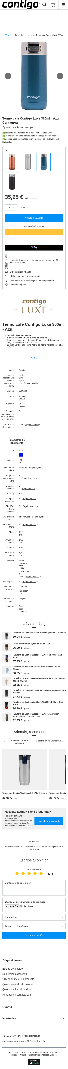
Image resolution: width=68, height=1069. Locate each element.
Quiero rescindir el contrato (17, 984)
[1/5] (17, 873)
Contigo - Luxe (22, 397)
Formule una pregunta (49, 821)
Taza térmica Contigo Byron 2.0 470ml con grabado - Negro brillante (39, 691)
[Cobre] (12, 162)
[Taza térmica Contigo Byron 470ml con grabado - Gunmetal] (6, 636)
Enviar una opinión (34, 935)
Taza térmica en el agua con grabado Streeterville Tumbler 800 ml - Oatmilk (39, 679)
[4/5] (35, 873)
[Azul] (44, 162)
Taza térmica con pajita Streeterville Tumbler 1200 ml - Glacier (37, 668)
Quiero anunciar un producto (18, 979)
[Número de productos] (11, 207)
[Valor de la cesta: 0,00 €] (53, 4)
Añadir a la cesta (34, 218)
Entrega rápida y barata (20, 272)
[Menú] (63, 4)
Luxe (31, 35)
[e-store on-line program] (34, 1062)
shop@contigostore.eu (29, 1035)
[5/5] (41, 873)
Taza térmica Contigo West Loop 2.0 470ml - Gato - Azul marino (37, 656)
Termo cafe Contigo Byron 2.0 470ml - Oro (31, 644)
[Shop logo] (21, 4)
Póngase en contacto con (16, 994)
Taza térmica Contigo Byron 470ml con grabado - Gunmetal (39, 633)
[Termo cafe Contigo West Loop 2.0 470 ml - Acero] (24, 769)
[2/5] (23, 873)
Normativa (9, 1018)
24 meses (22, 405)
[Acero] (28, 162)
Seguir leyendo (31, 383)
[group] (34, 76)
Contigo (22, 370)
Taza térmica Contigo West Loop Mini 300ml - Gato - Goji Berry (38, 703)
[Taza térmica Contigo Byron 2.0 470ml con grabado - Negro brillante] (6, 693)
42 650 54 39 (9, 1035)
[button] (8, 76)
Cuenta (7, 1007)
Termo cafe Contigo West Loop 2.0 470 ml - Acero (24, 793)
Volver (8, 35)
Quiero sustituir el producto (17, 989)
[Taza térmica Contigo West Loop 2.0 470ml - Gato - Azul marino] (6, 658)
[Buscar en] (44, 4)
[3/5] (29, 873)
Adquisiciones (12, 960)
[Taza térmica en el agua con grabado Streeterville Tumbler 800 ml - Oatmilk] (6, 681)
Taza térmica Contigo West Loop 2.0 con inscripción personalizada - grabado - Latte (36, 715)
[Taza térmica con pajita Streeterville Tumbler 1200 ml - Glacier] (6, 670)
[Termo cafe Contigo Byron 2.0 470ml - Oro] (6, 647)
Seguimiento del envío (15, 974)
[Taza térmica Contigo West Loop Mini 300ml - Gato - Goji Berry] (6, 705)
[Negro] (12, 182)
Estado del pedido (12, 968)
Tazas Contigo (21, 35)
